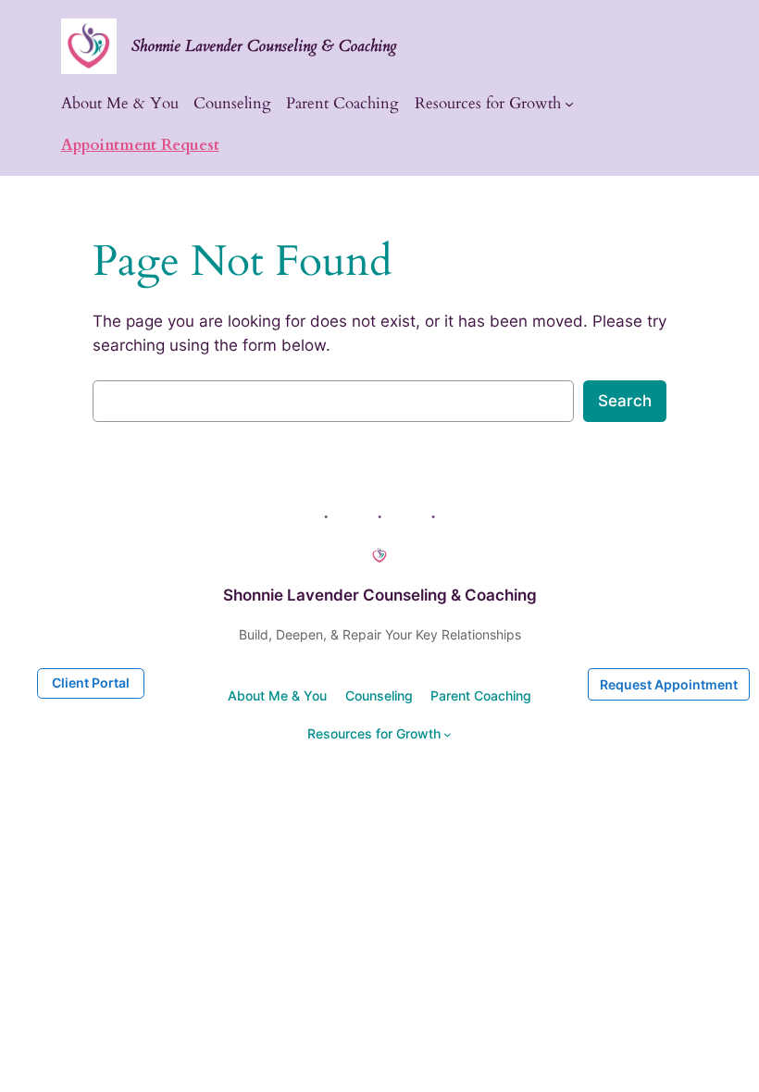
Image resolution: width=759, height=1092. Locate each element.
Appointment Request (140, 144)
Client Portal (91, 682)
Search (625, 400)
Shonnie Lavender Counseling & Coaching (264, 45)
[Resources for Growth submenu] (569, 103)
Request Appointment (669, 684)
